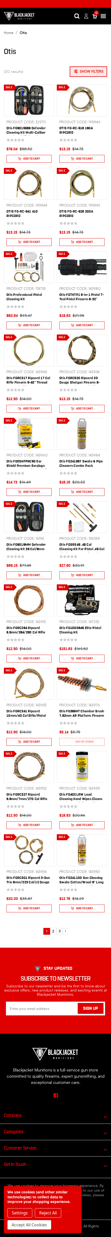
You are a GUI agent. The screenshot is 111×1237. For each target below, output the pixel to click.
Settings (20, 1213)
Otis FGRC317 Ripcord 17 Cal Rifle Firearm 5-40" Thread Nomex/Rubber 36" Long (28, 383)
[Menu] (103, 16)
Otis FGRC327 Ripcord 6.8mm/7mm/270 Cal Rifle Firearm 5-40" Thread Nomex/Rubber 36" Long (26, 801)
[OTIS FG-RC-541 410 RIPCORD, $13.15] (29, 184)
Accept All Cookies (29, 1225)
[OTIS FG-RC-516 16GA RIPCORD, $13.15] (82, 100)
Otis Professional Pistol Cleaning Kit (24, 297)
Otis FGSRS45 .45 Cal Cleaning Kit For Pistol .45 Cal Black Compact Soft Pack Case (81, 551)
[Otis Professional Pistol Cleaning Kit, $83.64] (29, 267)
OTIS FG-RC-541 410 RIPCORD (22, 214)
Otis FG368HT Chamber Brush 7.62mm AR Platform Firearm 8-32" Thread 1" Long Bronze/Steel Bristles (81, 718)
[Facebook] (55, 1095)
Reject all (48, 1213)
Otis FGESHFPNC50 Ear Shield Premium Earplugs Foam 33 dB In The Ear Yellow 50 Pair (28, 468)
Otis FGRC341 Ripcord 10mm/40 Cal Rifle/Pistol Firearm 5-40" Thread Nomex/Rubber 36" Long (26, 718)
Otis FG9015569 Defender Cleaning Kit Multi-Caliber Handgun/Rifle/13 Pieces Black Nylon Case (26, 135)
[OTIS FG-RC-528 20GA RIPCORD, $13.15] (82, 184)
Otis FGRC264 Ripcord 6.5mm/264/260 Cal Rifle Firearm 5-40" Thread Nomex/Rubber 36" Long (25, 634)
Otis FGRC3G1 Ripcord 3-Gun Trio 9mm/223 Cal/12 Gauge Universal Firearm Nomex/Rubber (28, 884)
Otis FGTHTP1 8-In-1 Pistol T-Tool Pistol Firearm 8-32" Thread (81, 299)
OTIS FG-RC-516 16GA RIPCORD (76, 130)
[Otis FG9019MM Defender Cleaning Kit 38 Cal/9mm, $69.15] (29, 517)
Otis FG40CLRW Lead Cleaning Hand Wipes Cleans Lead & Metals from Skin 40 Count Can (80, 801)
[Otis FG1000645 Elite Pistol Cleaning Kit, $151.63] (82, 600)
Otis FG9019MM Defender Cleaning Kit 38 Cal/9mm (26, 547)
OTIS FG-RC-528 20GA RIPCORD (76, 214)
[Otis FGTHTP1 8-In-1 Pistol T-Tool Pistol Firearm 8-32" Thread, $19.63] (82, 267)
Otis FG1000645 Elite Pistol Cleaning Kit (80, 630)
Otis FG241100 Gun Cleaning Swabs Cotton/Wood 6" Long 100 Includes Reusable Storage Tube (81, 884)
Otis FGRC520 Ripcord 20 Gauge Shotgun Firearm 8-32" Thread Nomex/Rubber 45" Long (79, 385)
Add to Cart (31, 158)
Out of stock (85, 741)
